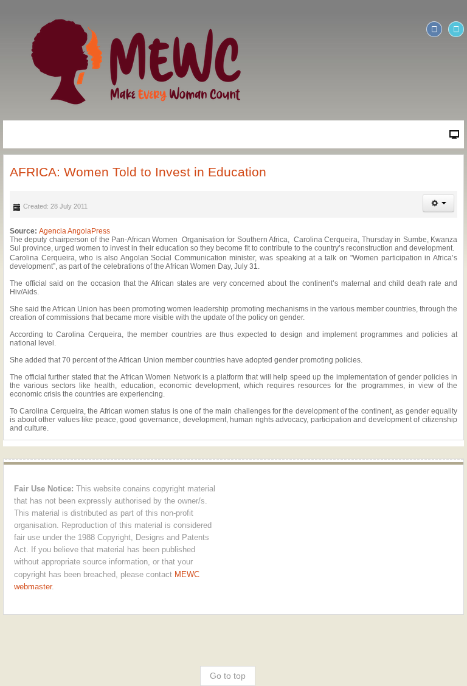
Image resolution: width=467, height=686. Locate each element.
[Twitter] (456, 29)
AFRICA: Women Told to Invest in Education (138, 172)
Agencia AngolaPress (74, 231)
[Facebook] (434, 29)
